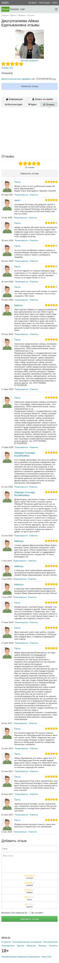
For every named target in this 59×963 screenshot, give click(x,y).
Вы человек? (37, 913)
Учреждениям (7, 945)
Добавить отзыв (29, 919)
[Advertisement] (30, 130)
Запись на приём (43, 99)
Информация (15, 99)
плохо (29, 900)
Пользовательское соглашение (27, 942)
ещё (54, 79)
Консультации (14, 104)
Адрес (33, 104)
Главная (4, 15)
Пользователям (50, 942)
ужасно (29, 907)
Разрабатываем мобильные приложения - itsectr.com (26, 957)
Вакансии (31, 945)
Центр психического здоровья (16, 79)
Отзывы (49, 104)
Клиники (14, 9)
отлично (29, 878)
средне (29, 892)
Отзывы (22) (7, 68)
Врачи (5, 9)
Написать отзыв (29, 86)
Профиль (22, 15)
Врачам (20, 945)
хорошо (29, 885)
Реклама (42, 945)
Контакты (53, 945)
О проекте (6, 942)
